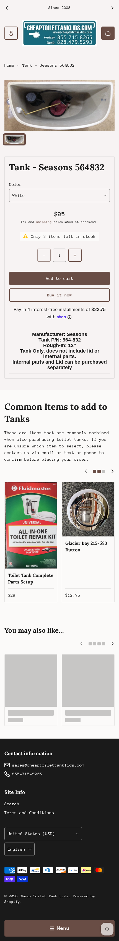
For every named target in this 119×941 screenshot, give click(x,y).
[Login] (11, 33)
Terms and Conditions (29, 812)
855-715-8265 (27, 773)
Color (15, 184)
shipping (44, 222)
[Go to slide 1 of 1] (14, 139)
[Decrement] (44, 255)
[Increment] (75, 255)
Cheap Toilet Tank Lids (44, 896)
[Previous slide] (6, 7)
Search (11, 803)
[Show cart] (108, 33)
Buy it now (59, 295)
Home (9, 65)
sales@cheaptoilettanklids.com (48, 765)
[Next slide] (112, 7)
